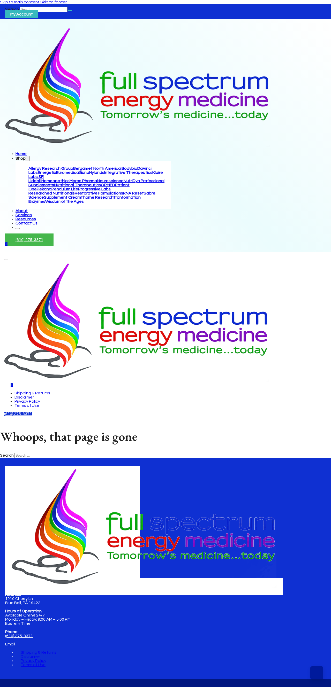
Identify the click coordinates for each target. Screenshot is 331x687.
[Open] (6, 259)
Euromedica (67, 172)
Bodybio (129, 168)
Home (21, 154)
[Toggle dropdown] (28, 158)
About (22, 211)
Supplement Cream (62, 197)
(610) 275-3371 (29, 240)
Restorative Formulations (99, 193)
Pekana (44, 189)
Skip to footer (53, 2)
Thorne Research (96, 197)
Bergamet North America (97, 168)
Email (10, 644)
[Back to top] (316, 672)
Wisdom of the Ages (64, 201)
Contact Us (26, 223)
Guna (84, 172)
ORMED (108, 185)
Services (24, 215)
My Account (21, 14)
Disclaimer (24, 397)
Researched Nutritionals (51, 193)
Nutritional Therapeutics (77, 185)
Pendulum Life (64, 189)
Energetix (47, 172)
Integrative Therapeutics (128, 172)
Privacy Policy (27, 401)
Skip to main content (20, 2)
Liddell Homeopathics (49, 181)
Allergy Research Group (50, 168)
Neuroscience (110, 181)
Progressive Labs (94, 189)
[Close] (18, 228)
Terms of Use (26, 405)
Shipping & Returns (32, 393)
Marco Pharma (83, 181)
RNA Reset (133, 193)
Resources (26, 219)
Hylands (96, 172)
